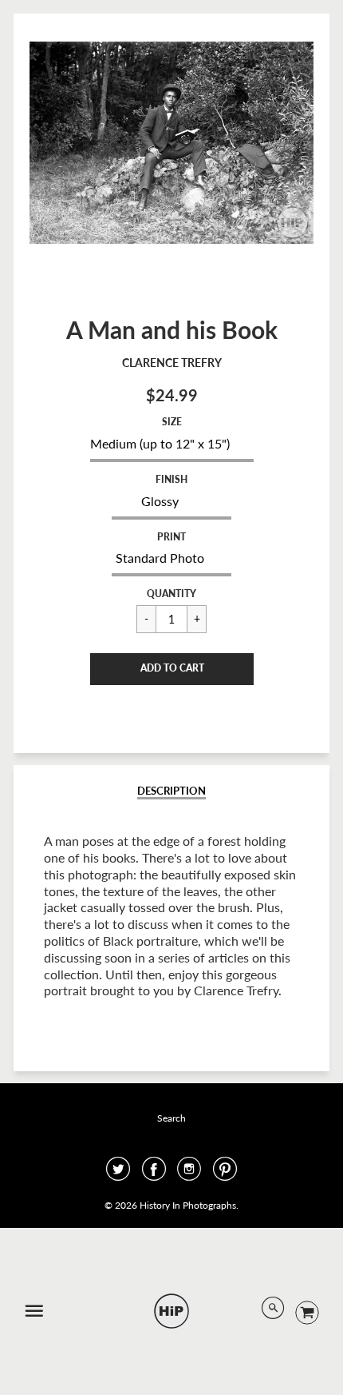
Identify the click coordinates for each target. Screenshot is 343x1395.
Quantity (171, 594)
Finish (171, 479)
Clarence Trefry (172, 362)
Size (172, 422)
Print (171, 537)
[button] (172, 669)
